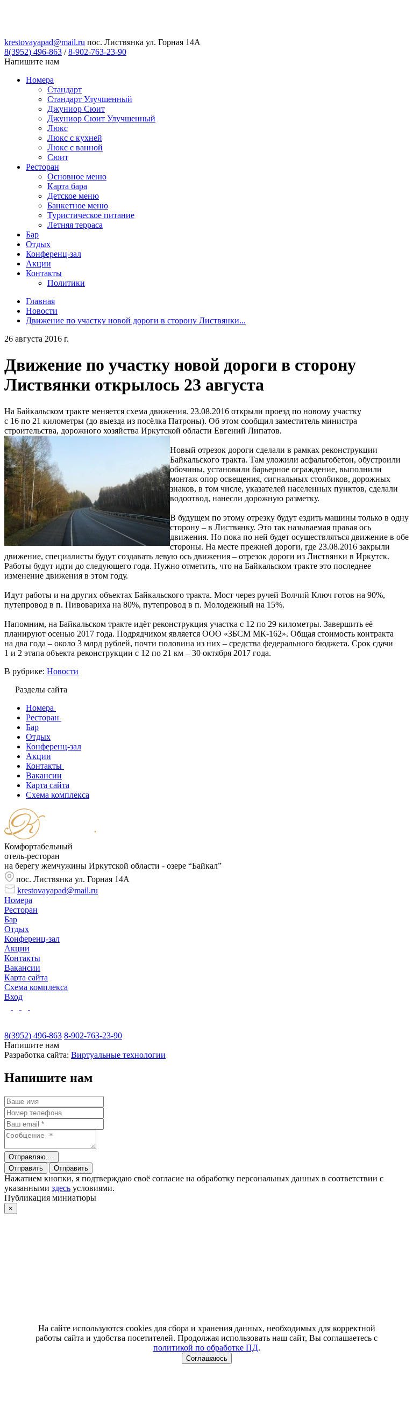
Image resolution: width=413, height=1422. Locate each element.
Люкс (57, 128)
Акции (38, 263)
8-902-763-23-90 (97, 51)
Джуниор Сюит (76, 108)
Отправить (26, 1168)
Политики (66, 282)
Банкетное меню (77, 205)
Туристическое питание (90, 215)
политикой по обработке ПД (205, 1347)
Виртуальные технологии (118, 1054)
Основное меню (76, 176)
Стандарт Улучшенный (89, 99)
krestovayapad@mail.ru (44, 42)
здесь (61, 1188)
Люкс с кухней (74, 137)
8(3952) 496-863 (33, 51)
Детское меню (73, 195)
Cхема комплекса (36, 987)
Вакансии (22, 967)
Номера (40, 79)
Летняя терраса (75, 224)
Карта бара (67, 186)
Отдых (38, 244)
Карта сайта (26, 977)
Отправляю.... (31, 1157)
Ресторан (42, 166)
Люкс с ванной (75, 147)
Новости (63, 671)
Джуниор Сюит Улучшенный (101, 118)
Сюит (57, 157)
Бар (32, 234)
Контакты (44, 273)
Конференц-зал (53, 253)
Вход (13, 996)
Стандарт (64, 89)
